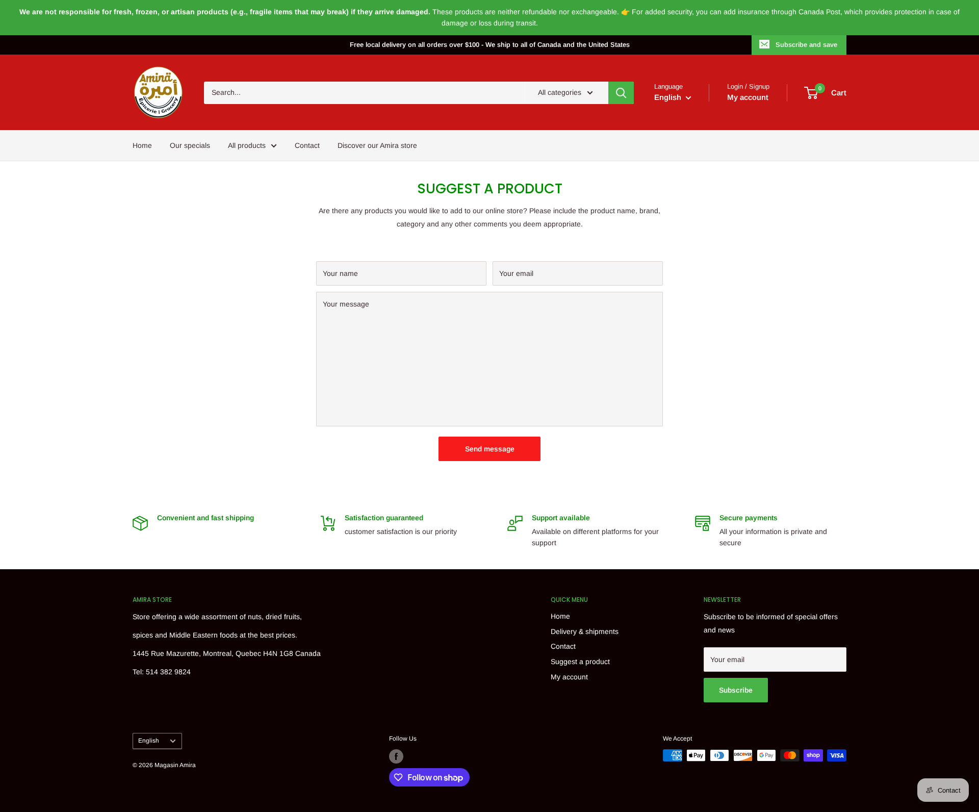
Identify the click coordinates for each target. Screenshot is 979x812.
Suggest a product (580, 661)
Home (142, 145)
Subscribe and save (806, 44)
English (148, 740)
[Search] (621, 93)
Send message (489, 449)
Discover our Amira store (377, 145)
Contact (307, 145)
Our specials (190, 145)
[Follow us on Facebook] (396, 756)
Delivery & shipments (585, 631)
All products (247, 145)
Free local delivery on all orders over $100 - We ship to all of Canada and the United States (490, 44)
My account (747, 97)
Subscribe (736, 690)
